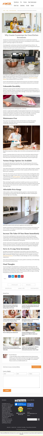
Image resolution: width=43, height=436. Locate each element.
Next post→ (28, 284)
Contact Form (13, 427)
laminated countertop (7, 255)
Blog (7, 10)
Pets (21, 2)
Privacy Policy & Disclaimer (31, 427)
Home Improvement (32, 2)
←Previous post (14, 284)
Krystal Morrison (8, 288)
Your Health (16, 2)
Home (4, 10)
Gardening (22, 5)
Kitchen (25, 2)
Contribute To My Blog (21, 427)
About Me (9, 427)
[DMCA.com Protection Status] (20, 412)
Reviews (27, 5)
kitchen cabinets (16, 176)
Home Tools (16, 5)
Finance (32, 5)
